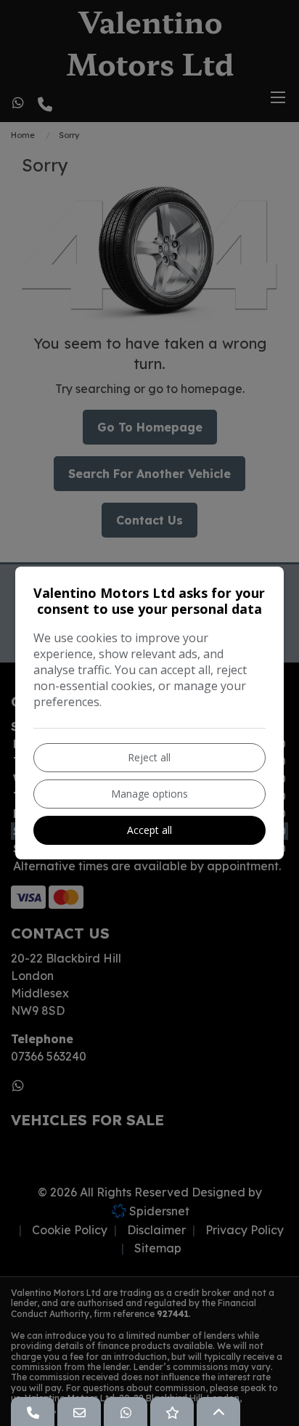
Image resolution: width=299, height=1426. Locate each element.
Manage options (149, 794)
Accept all (149, 830)
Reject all (149, 757)
